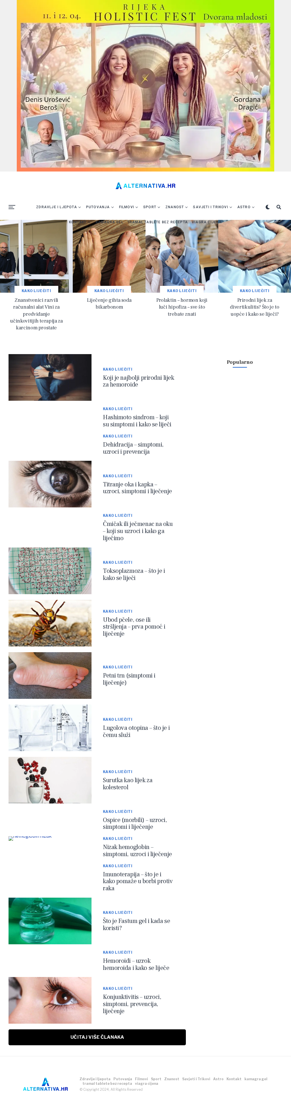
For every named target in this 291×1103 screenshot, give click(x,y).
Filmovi (126, 207)
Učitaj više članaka (97, 1037)
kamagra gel (109, 222)
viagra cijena (207, 222)
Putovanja (98, 207)
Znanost (174, 207)
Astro (244, 207)
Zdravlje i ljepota (56, 207)
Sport (149, 207)
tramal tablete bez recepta (157, 222)
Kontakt (77, 222)
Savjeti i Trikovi (210, 207)
